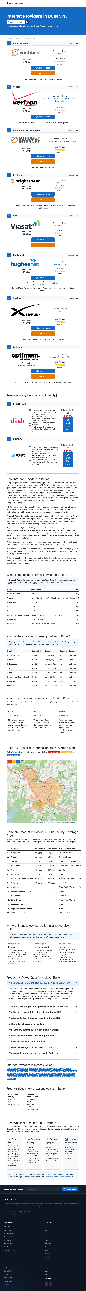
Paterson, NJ (11, 1079)
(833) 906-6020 (44, 68)
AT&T (46, 1233)
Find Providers (71, 1189)
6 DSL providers (66, 752)
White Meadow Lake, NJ (46, 1074)
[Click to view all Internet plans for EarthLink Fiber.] (25, 52)
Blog (5, 1268)
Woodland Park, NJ (68, 1076)
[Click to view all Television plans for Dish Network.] (18, 420)
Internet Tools (8, 1271)
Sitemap (6, 1284)
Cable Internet (8, 1237)
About (46, 1268)
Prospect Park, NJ (69, 1074)
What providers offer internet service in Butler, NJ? (34, 1053)
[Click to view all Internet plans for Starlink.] (25, 309)
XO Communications (19, 913)
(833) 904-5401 (44, 156)
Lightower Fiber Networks (21, 908)
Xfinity (47, 1230)
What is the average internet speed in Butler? (31, 1047)
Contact (47, 1274)
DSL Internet (8, 1240)
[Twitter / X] (50, 1284)
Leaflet (36, 822)
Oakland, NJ (66, 1069)
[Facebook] (46, 1284)
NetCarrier (15, 895)
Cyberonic (15, 865)
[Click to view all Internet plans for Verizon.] (25, 98)
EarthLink (47, 1227)
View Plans (43, 73)
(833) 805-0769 (44, 239)
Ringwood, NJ (11, 1071)
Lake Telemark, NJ (57, 1071)
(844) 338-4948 (44, 117)
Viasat (9, 611)
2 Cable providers (54, 752)
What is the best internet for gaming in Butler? (32, 1035)
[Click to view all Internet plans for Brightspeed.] (25, 181)
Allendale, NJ (44, 1076)
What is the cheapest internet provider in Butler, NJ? (35, 1012)
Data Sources (8, 1278)
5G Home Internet (69, 141)
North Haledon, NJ (70, 1071)
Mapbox (74, 822)
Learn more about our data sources (58, 1176)
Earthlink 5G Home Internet (18, 615)
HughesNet (11, 619)
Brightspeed (12, 602)
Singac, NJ (58, 1074)
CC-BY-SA (63, 822)
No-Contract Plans (9, 1250)
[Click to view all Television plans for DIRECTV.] (18, 455)
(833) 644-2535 (44, 277)
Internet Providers (9, 1227)
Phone (70, 98)
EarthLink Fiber (13, 593)
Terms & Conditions (15, 1215)
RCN (46, 1250)
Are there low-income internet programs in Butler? (34, 1029)
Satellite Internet (9, 1247)
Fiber (60, 53)
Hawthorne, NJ (11, 1076)
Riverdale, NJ (33, 1069)
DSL (50, 98)
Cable (55, 357)
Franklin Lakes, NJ (44, 1071)
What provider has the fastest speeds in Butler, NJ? (34, 1017)
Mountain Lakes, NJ (22, 1074)
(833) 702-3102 (68, 461)
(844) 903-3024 (44, 194)
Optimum (11, 623)
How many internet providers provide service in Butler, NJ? (38, 1006)
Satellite (57, 225)
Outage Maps (8, 1281)
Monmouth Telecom (19, 904)
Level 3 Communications (21, 891)
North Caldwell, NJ (55, 1076)
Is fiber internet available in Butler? (26, 1023)
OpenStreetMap (50, 822)
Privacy (6, 1215)
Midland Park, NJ (32, 1076)
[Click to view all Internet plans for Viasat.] (25, 224)
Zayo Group (16, 900)
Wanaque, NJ (57, 1069)
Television (56, 98)
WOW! (47, 1254)
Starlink (10, 606)
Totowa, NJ (10, 1074)
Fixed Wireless (49, 141)
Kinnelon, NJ (23, 1069)
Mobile (64, 98)
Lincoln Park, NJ (22, 1071)
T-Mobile (47, 1247)
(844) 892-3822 (68, 426)
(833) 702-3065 (44, 371)
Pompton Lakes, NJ (45, 1069)
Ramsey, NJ (21, 1076)
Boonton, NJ (33, 1071)
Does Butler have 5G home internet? (27, 1041)
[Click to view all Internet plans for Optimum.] (25, 355)
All (18, 762)
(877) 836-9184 (44, 328)
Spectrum (48, 1237)
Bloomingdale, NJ (12, 1069)
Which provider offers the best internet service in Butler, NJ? (39, 982)
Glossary (7, 1274)
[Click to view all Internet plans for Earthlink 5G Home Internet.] (25, 140)
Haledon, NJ (33, 1074)
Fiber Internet (8, 1230)
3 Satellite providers (13, 755)
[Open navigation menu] (78, 3)
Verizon (10, 598)
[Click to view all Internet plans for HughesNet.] (25, 263)
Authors (47, 1271)
